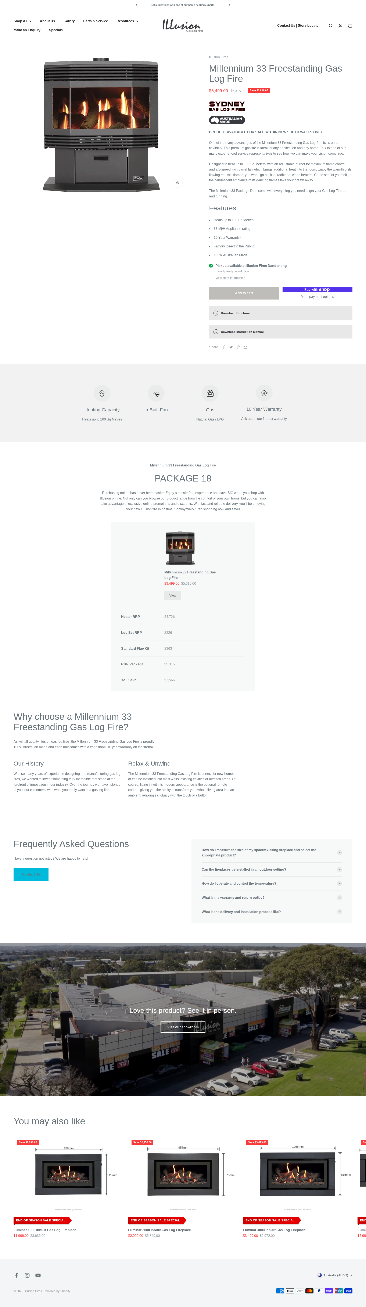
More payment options (317, 296)
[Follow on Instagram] (27, 1275)
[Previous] (136, 5)
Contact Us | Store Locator (298, 25)
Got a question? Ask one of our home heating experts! (183, 5)
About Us (47, 21)
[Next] (230, 5)
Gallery (69, 21)
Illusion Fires (218, 57)
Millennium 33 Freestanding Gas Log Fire (190, 575)
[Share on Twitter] (231, 347)
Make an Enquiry (27, 30)
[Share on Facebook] (223, 347)
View (172, 595)
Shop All (20, 21)
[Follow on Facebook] (16, 1275)
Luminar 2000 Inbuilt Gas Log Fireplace (159, 1230)
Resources (125, 21)
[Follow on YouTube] (38, 1275)
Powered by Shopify (57, 1291)
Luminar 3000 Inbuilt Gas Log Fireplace (274, 1230)
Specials (56, 30)
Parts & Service (95, 21)
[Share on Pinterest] (238, 347)
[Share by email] (245, 347)
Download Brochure (235, 313)
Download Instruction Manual (242, 331)
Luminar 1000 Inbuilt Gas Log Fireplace (45, 1230)
